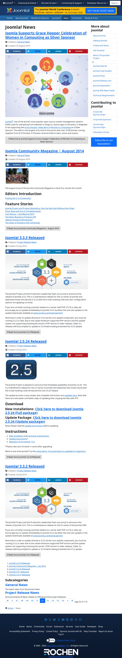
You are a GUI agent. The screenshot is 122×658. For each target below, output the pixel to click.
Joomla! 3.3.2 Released (25, 466)
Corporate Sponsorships (99, 113)
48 (22, 600)
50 (32, 600)
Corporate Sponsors (102, 119)
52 (42, 600)
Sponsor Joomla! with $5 (71, 631)
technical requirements (38, 436)
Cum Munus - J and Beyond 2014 (19, 214)
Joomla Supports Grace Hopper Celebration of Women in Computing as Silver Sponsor (46, 35)
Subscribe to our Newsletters (104, 142)
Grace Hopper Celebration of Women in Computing (47, 127)
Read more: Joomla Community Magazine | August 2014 (33, 228)
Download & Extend (27, 3)
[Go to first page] (7, 600)
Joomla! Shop (99, 75)
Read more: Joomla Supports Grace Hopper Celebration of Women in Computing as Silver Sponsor (47, 140)
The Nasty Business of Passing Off (20, 217)
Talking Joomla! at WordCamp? (19, 220)
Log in (61, 634)
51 (37, 600)
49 (27, 600)
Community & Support (72, 3)
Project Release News (27, 242)
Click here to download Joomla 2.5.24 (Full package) (44, 411)
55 (58, 600)
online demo (41, 451)
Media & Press (91, 18)
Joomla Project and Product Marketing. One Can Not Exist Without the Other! (40, 208)
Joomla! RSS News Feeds (104, 90)
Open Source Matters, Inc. (58, 645)
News (66, 18)
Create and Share (101, 45)
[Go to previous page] (12, 600)
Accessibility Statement (19, 631)
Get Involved (98, 50)
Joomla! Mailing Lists (102, 80)
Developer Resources (97, 3)
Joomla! (9, 121)
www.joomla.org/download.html (48, 313)
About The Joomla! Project (101, 57)
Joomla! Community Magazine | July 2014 (27, 566)
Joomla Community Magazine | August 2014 (44, 150)
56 (63, 600)
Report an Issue (106, 631)
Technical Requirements (104, 95)
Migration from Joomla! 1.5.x (22, 441)
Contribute (77, 18)
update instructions (34, 425)
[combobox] (115, 3)
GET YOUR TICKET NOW (100, 10)
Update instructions (18, 439)
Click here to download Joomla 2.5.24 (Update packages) (43, 419)
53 (48, 600)
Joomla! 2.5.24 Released (26, 341)
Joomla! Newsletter (101, 85)
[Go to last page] (72, 600)
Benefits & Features (40, 18)
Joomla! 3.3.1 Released (19, 572)
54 (53, 600)
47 (17, 600)
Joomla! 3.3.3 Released (25, 237)
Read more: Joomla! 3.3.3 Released (23, 332)
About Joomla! (21, 18)
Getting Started (100, 40)
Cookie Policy (52, 631)
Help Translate (90, 631)
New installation (16, 436)
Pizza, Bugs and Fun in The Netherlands (23, 211)
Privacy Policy (38, 631)
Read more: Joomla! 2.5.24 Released (24, 457)
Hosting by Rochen (61, 656)
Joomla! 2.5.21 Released (19, 574)
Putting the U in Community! (18, 198)
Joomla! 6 (56, 18)
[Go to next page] (68, 600)
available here (70, 395)
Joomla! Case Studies (102, 71)
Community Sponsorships (99, 126)
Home (9, 18)
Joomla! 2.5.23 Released (19, 563)
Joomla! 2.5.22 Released (19, 569)
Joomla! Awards (100, 66)
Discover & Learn (49, 3)
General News (23, 42)
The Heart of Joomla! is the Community (22, 222)
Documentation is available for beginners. (67, 451)
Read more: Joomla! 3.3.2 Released (23, 554)
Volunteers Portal (101, 132)
